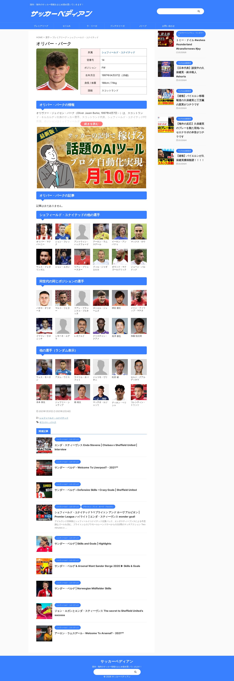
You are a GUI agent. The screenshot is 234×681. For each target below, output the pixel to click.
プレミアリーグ (41, 26)
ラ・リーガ (92, 26)
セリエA (66, 26)
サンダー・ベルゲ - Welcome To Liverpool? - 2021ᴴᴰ (86, 467)
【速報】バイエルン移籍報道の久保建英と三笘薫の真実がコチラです (190, 100)
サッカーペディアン (117, 661)
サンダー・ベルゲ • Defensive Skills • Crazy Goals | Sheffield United (96, 489)
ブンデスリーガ (117, 26)
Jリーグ (143, 26)
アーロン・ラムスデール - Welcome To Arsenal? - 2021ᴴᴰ (89, 633)
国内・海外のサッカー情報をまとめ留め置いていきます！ (117, 666)
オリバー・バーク (48, 422)
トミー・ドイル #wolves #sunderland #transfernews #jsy (190, 44)
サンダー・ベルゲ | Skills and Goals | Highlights (83, 543)
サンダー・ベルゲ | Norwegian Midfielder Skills (83, 588)
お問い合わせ (168, 26)
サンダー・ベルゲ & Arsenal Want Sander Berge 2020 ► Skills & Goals (97, 566)
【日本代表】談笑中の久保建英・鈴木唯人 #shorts (190, 72)
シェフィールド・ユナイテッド (84, 37)
